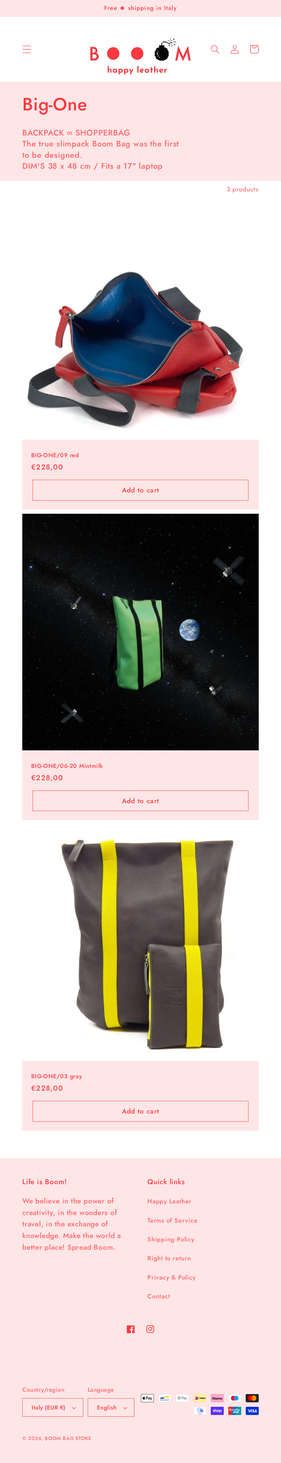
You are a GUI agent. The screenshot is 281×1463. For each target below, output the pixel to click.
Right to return (169, 1258)
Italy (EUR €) (48, 1407)
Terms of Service (172, 1220)
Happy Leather (169, 1201)
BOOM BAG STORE (68, 1438)
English (107, 1407)
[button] (26, 49)
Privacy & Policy (171, 1277)
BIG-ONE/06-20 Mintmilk (67, 766)
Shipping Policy (171, 1239)
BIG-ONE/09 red (55, 455)
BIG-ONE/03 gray (56, 1076)
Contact (158, 1296)
